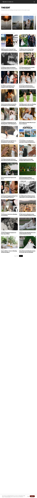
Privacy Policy (21, 495)
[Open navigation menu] (34, 2)
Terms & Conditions (8, 496)
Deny (28, 496)
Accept (32, 496)
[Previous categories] (33, 14)
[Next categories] (35, 14)
